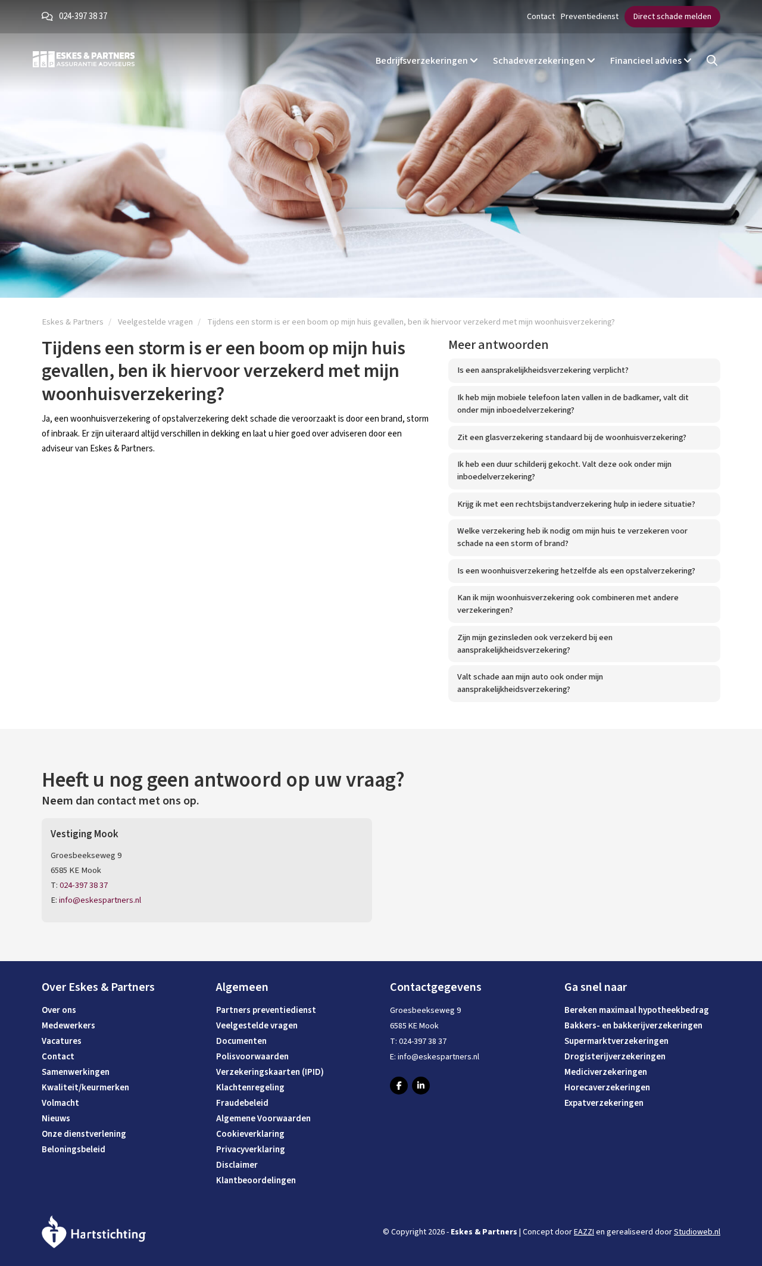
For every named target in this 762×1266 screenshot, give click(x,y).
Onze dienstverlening (84, 1134)
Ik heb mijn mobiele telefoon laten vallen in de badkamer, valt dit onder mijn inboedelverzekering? (573, 403)
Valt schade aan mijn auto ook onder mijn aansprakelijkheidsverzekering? (530, 683)
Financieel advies (646, 60)
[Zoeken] (712, 61)
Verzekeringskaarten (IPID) (270, 1072)
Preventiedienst (590, 17)
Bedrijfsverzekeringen (423, 60)
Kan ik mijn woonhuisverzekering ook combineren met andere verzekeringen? (568, 603)
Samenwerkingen (76, 1072)
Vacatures (62, 1041)
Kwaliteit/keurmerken (85, 1087)
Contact (541, 17)
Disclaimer (237, 1165)
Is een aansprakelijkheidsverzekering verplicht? (543, 370)
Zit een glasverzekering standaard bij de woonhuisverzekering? (571, 437)
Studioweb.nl (697, 1232)
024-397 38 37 (83, 16)
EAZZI (584, 1232)
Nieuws (56, 1118)
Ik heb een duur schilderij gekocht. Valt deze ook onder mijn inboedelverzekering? (564, 470)
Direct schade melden (672, 17)
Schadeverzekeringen (540, 60)
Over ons (59, 1010)
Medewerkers (68, 1025)
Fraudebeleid (242, 1103)
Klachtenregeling (250, 1087)
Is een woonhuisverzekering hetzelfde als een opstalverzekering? (576, 571)
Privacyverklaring (250, 1149)
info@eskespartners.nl (100, 900)
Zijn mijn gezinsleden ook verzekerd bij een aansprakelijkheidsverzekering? (535, 643)
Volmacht (60, 1103)
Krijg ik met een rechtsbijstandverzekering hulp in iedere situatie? (576, 504)
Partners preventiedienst (266, 1010)
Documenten (241, 1041)
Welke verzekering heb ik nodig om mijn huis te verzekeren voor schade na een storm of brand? (572, 537)
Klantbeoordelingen (256, 1180)
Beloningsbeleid (73, 1149)
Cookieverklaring (250, 1134)
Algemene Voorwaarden (263, 1118)
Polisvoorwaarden (252, 1056)
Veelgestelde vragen (257, 1025)
